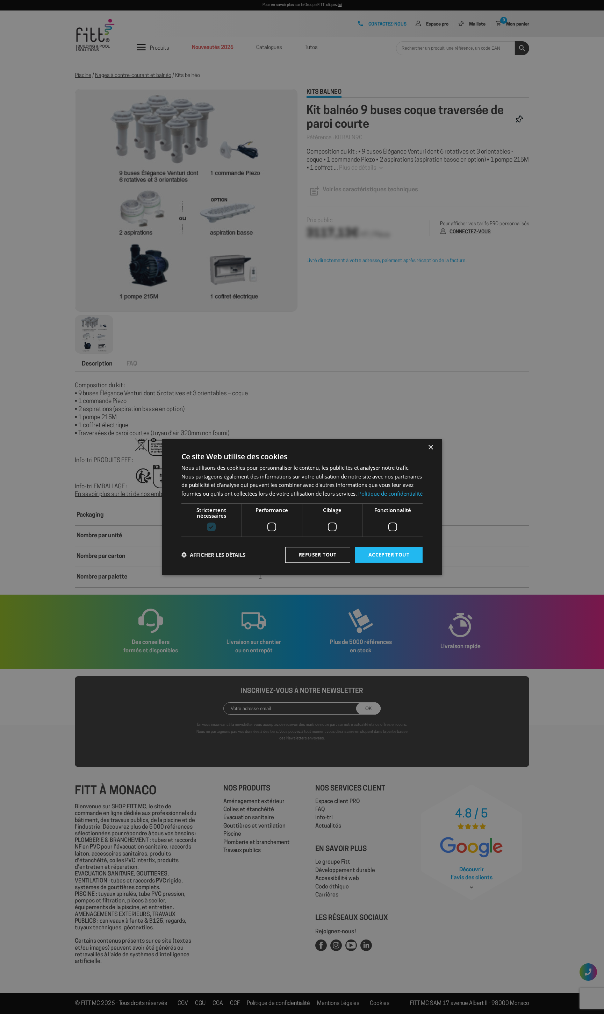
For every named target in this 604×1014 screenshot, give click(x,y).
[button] (213, 555)
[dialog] (302, 507)
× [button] (430, 447)
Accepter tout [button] (388, 554)
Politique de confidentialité (390, 493)
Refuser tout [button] (318, 554)
